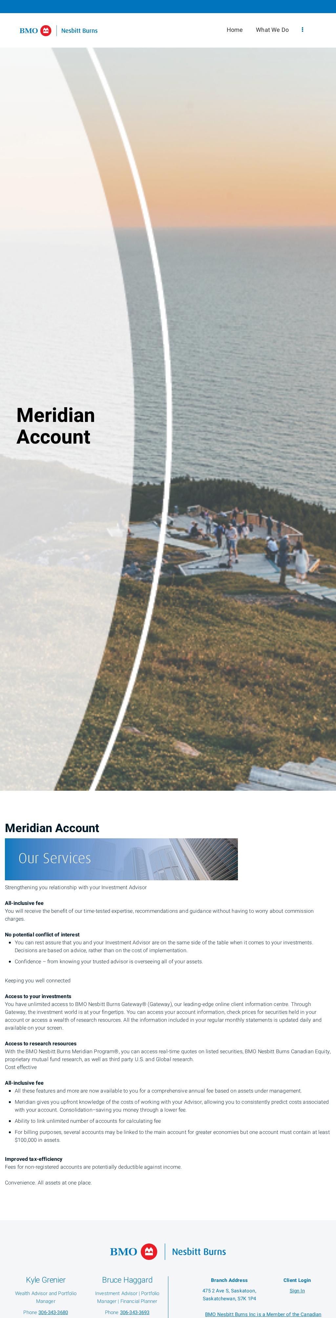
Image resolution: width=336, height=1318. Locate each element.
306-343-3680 (53, 1312)
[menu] (302, 30)
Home (235, 30)
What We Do (272, 30)
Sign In (297, 1290)
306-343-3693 (135, 1312)
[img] (168, 395)
